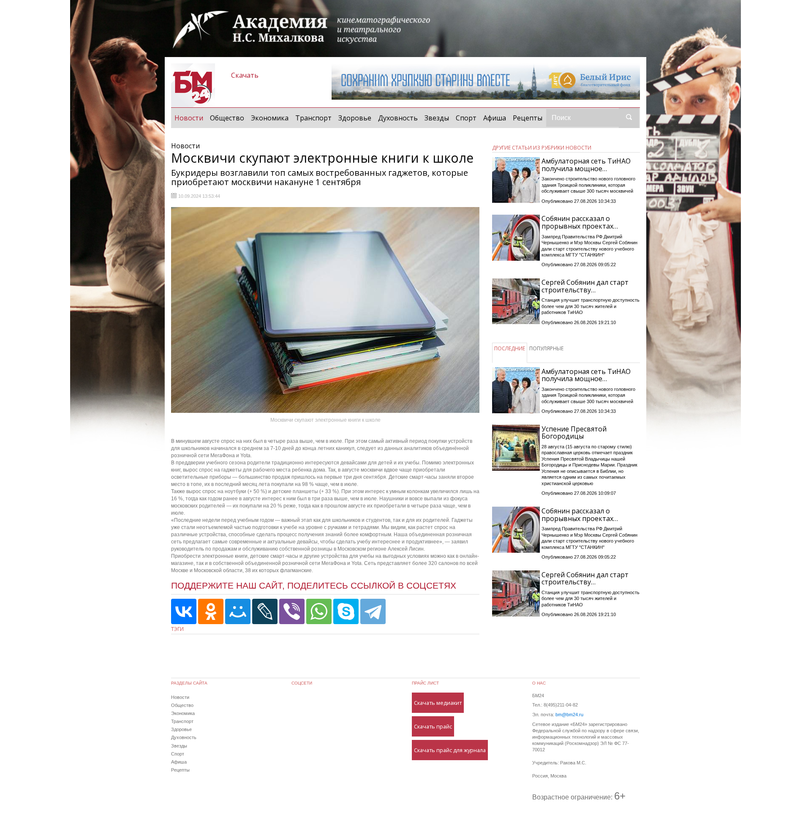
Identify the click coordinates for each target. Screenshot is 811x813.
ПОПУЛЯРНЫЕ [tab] (546, 348)
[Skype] (346, 611)
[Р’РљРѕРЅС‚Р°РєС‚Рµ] (183, 611)
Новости (190, 118)
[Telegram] (373, 611)
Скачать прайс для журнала (450, 750)
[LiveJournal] (265, 611)
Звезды (437, 118)
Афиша (494, 118)
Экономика (269, 118)
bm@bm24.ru (569, 714)
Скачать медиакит (438, 703)
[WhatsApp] (319, 611)
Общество (227, 118)
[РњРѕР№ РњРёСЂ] (237, 611)
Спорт (466, 118)
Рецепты (527, 118)
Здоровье (354, 118)
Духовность (398, 118)
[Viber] (292, 611)
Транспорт (313, 118)
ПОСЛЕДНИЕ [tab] (509, 348)
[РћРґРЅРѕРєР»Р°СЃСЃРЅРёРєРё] (210, 611)
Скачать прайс (433, 726)
